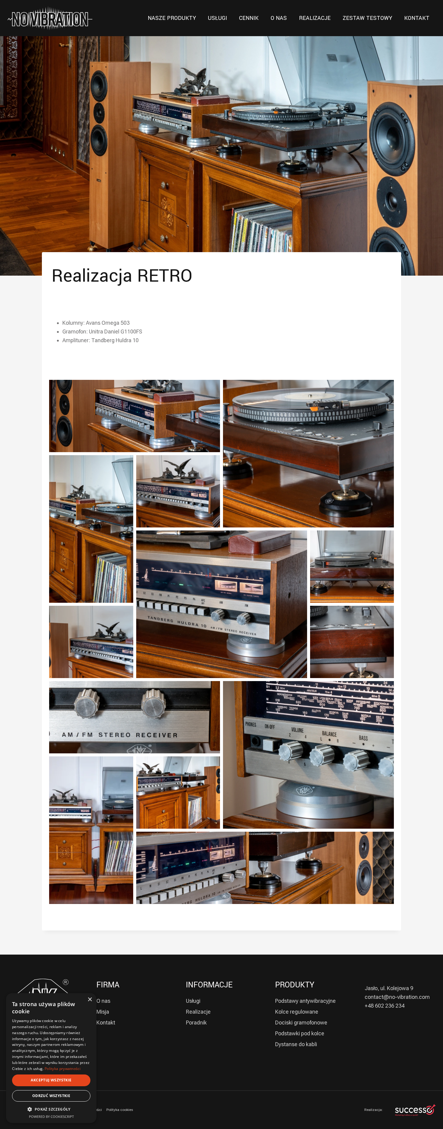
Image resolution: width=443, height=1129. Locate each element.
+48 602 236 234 (384, 1005)
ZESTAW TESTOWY (367, 18)
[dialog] (51, 1058)
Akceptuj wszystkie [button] (51, 1080)
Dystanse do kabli (296, 1044)
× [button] (89, 999)
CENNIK (249, 18)
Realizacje (198, 1012)
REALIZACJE (315, 18)
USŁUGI (217, 18)
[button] (51, 1109)
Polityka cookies (119, 1110)
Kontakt (105, 1022)
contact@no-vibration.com (397, 997)
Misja (102, 1012)
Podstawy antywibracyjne (305, 1001)
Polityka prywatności (62, 1068)
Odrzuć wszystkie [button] (51, 1095)
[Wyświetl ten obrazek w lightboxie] (134, 416)
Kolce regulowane (296, 1012)
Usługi (193, 1001)
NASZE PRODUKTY (172, 18)
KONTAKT (416, 18)
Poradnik (196, 1022)
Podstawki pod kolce (299, 1033)
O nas (103, 1001)
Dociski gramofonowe (301, 1022)
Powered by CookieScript (51, 1116)
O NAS (279, 18)
